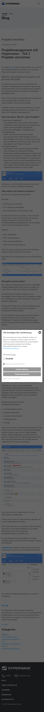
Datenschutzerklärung (10, 348)
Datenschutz (7, 379)
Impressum (16, 379)
